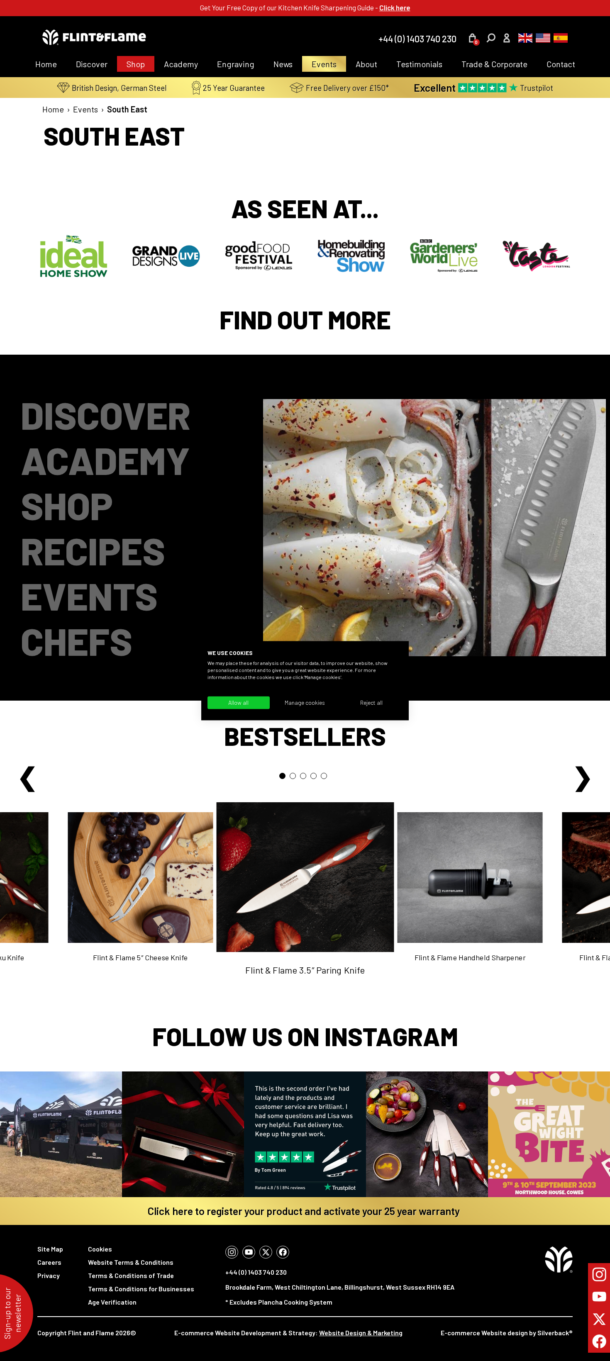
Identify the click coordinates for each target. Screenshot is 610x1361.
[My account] (506, 39)
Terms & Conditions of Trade (131, 1275)
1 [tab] (284, 778)
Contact (561, 64)
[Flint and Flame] (94, 38)
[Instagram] (231, 1252)
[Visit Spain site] (559, 38)
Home (46, 64)
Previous (27, 774)
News (283, 64)
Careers (49, 1262)
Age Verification (112, 1302)
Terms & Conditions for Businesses (141, 1289)
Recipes (93, 550)
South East (127, 109)
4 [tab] (315, 778)
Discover (91, 64)
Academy (181, 64)
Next (582, 774)
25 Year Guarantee (234, 88)
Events (324, 64)
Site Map (50, 1249)
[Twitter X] (265, 1252)
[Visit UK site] (524, 38)
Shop (136, 64)
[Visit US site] (541, 38)
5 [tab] (326, 778)
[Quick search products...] (491, 38)
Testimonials (419, 64)
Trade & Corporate (494, 64)
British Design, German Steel (119, 88)
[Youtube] (248, 1252)
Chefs (76, 640)
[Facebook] (282, 1252)
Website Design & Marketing (361, 1333)
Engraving (235, 64)
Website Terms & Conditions (130, 1262)
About (366, 64)
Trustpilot (483, 87)
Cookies (100, 1249)
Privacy (48, 1275)
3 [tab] (305, 778)
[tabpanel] (305, 901)
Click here (394, 7)
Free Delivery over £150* (347, 88)
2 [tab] (295, 778)
